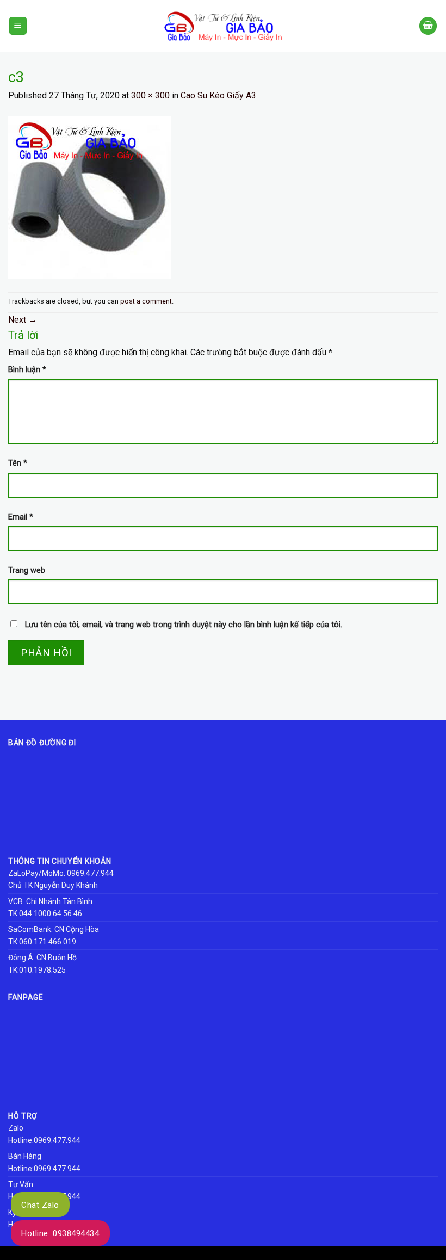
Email (20, 517)
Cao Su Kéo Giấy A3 (218, 95)
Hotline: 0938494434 (60, 1233)
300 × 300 (150, 95)
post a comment (146, 301)
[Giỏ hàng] (428, 26)
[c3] (89, 197)
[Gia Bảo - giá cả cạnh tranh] (223, 26)
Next (22, 319)
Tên (17, 463)
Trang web (26, 570)
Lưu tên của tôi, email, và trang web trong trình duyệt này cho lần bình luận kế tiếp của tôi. (183, 624)
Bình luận (27, 369)
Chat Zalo (40, 1205)
